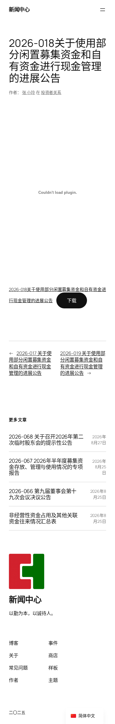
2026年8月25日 (99, 466)
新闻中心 (19, 9)
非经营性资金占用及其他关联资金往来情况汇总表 (43, 518)
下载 (71, 300)
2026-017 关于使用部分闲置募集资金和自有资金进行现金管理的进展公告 (30, 363)
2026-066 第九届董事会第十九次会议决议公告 (42, 494)
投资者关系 (51, 92)
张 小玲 (28, 92)
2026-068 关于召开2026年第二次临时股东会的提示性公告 (46, 440)
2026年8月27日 (98, 439)
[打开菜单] (102, 9)
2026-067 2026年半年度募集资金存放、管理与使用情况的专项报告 (46, 467)
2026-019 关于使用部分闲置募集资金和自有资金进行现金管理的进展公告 (82, 363)
